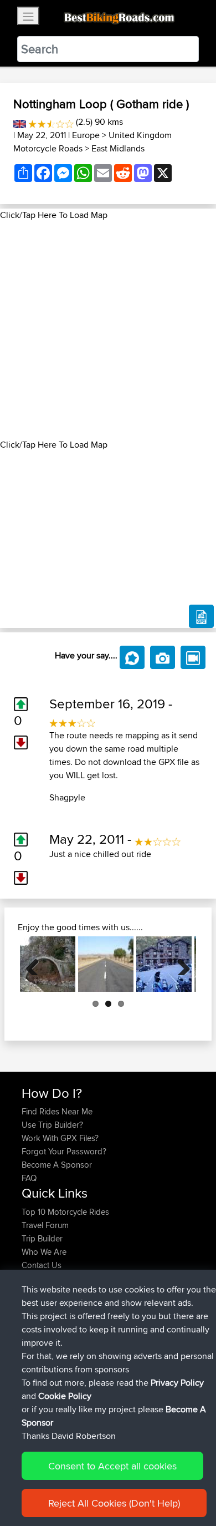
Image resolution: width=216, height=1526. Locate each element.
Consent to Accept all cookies (112, 1466)
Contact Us (41, 1265)
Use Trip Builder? (52, 1124)
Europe (86, 135)
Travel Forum (45, 1225)
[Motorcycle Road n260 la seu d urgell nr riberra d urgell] (164, 964)
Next (179, 964)
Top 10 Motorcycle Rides (65, 1212)
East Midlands (118, 148)
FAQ (29, 1178)
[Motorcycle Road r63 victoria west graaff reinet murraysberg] (105, 964)
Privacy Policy (177, 1382)
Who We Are (44, 1252)
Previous (36, 964)
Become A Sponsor (57, 1164)
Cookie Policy (64, 1396)
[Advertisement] (108, 330)
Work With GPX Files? (60, 1138)
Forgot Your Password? (64, 1151)
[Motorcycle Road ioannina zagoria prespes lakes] (47, 964)
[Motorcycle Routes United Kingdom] (19, 121)
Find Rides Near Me (57, 1111)
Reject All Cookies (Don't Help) (114, 1503)
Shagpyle (67, 797)
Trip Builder (42, 1238)
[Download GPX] (201, 616)
